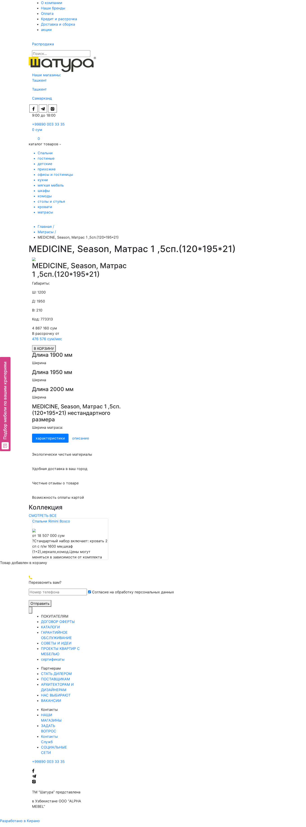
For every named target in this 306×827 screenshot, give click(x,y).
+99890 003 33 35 (48, 124)
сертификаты (53, 659)
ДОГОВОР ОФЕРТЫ (58, 621)
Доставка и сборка (58, 24)
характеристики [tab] (50, 438)
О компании (51, 2)
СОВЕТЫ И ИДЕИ (56, 643)
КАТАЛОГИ (50, 627)
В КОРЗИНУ (44, 348)
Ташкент (40, 80)
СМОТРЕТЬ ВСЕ (43, 515)
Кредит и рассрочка (59, 19)
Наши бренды (53, 8)
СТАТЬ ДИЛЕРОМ (56, 673)
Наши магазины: (46, 75)
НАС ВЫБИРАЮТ (56, 695)
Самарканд (42, 98)
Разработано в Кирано (20, 820)
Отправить (40, 603)
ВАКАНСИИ (51, 700)
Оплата (47, 13)
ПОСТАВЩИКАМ (55, 679)
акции (46, 29)
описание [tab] (80, 438)
